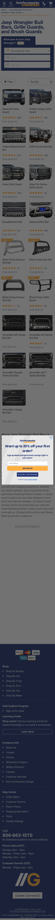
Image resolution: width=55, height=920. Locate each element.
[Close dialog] (51, 437)
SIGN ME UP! (27, 468)
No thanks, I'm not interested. (27, 475)
